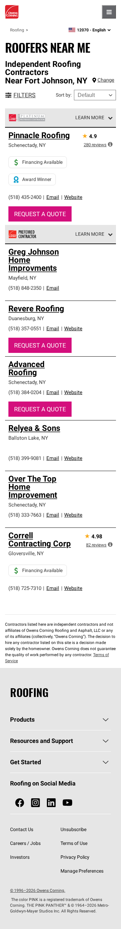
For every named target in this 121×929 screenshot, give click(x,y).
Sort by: (64, 95)
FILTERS (24, 95)
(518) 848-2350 (24, 288)
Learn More (89, 117)
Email (52, 197)
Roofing (17, 29)
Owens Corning (11, 12)
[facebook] (20, 803)
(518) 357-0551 (24, 328)
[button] (110, 144)
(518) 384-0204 (24, 392)
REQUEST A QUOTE (40, 214)
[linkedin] (51, 803)
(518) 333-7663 (24, 515)
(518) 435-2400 (24, 197)
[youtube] (67, 803)
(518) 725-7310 (24, 588)
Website (73, 197)
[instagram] (35, 803)
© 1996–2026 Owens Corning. (37, 890)
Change (105, 80)
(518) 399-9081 (24, 458)
